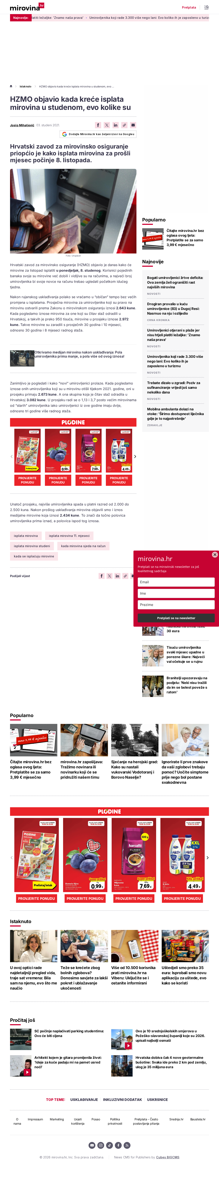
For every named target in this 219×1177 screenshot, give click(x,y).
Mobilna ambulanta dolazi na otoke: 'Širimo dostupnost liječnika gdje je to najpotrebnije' (175, 414)
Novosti (153, 293)
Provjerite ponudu (27, 480)
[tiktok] (109, 1145)
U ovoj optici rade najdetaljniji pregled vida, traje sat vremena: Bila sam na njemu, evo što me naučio (33, 977)
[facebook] (118, 1145)
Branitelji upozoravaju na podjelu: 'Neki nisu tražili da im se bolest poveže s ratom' (187, 685)
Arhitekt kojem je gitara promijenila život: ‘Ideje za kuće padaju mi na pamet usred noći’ (68, 1062)
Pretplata (189, 7)
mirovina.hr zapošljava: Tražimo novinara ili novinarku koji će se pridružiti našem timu (82, 769)
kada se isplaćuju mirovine (34, 556)
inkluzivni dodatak (122, 1099)
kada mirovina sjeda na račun (83, 546)
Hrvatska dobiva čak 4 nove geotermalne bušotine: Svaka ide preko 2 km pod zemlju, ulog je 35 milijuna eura (171, 1062)
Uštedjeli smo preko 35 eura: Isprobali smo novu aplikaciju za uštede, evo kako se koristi (184, 975)
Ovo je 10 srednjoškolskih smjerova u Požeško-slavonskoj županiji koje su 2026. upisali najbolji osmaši (170, 1036)
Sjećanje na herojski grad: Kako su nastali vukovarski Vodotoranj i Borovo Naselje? (134, 769)
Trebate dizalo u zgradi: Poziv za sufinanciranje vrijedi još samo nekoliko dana (173, 387)
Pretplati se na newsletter (176, 618)
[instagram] (100, 1145)
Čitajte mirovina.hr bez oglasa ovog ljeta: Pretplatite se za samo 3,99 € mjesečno (185, 237)
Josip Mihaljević (22, 125)
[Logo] (27, 7)
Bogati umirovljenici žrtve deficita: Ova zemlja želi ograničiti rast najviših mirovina (175, 282)
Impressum (35, 1119)
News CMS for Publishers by (146, 1157)
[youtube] (92, 1145)
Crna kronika (158, 320)
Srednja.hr (176, 1119)
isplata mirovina (26, 536)
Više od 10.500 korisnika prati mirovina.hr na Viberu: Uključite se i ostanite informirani (133, 975)
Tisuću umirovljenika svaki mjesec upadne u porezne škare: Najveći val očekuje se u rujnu (185, 654)
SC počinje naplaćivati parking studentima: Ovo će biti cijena (69, 1033)
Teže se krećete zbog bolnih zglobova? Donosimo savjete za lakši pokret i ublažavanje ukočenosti (84, 977)
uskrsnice (157, 1099)
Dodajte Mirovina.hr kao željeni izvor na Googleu (101, 134)
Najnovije (153, 261)
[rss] (127, 1145)
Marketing (57, 1119)
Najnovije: (20, 17)
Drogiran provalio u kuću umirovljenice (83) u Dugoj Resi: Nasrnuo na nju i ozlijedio (173, 308)
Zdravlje (154, 425)
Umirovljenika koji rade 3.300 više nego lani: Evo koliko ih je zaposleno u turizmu (126, 17)
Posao (96, 1119)
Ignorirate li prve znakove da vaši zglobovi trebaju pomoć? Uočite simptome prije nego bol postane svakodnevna (185, 772)
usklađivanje (84, 1099)
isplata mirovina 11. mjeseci (69, 536)
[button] (135, 456)
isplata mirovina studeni (32, 546)
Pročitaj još (22, 1020)
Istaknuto (25, 86)
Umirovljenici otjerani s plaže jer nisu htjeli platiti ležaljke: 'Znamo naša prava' (173, 335)
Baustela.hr (198, 1119)
